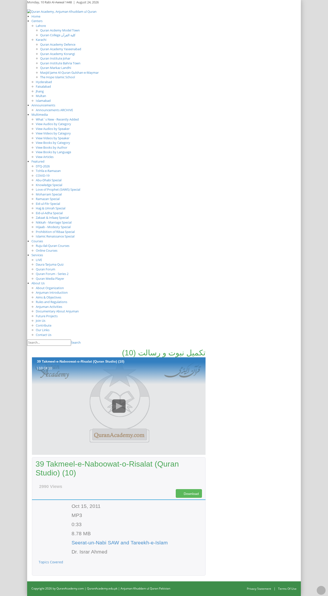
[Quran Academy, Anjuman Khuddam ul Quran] (62, 11)
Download (191, 494)
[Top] (321, 590)
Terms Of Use (287, 589)
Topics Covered (51, 562)
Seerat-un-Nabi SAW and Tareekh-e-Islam (120, 542)
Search (76, 342)
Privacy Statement (259, 589)
